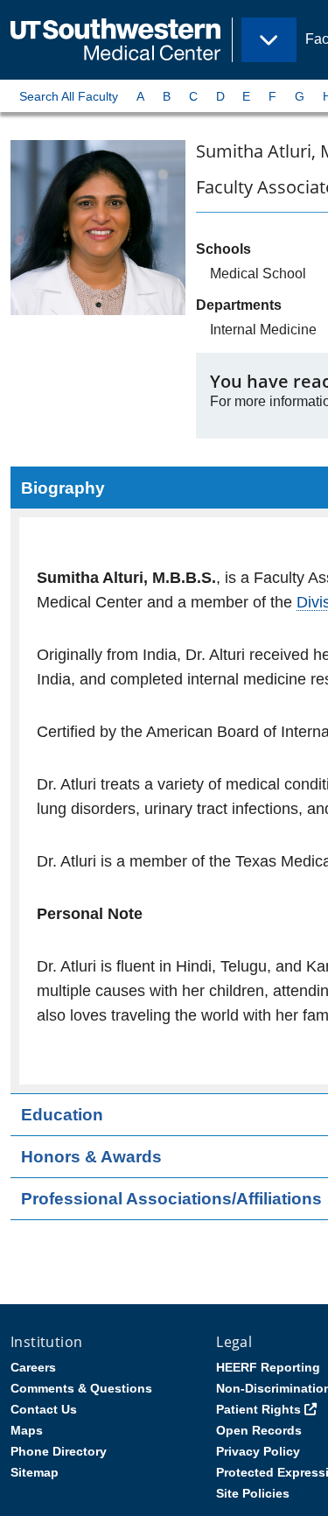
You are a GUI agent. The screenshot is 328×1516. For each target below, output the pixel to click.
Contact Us (43, 1409)
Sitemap (34, 1472)
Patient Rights (258, 1409)
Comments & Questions (81, 1388)
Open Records (259, 1430)
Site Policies (253, 1493)
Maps (26, 1430)
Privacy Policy (258, 1451)
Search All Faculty (68, 96)
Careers (33, 1367)
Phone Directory (58, 1451)
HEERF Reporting (268, 1367)
